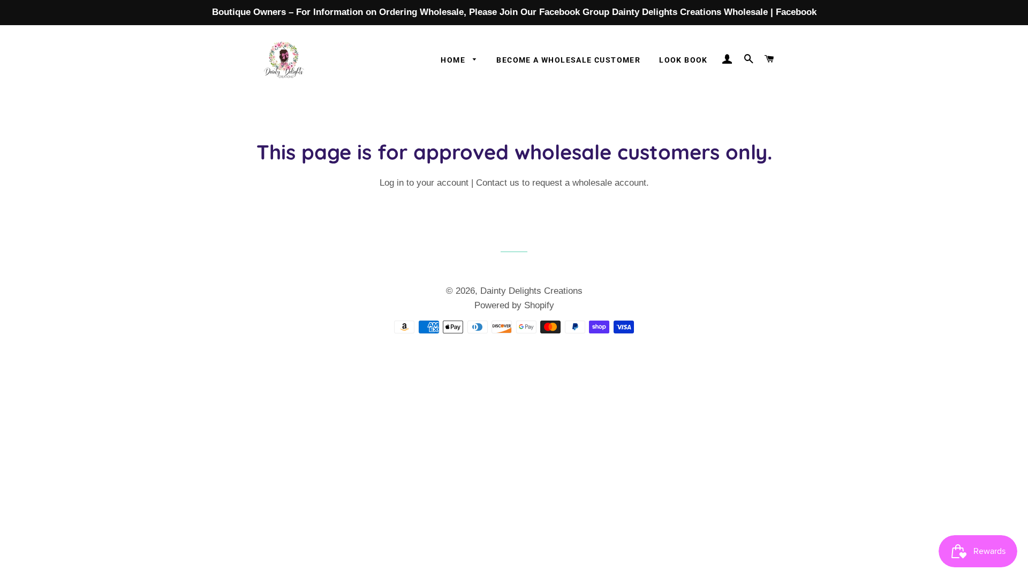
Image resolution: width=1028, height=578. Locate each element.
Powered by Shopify (514, 305)
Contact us (497, 183)
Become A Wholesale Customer (568, 60)
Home (454, 60)
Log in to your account (424, 183)
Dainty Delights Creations (531, 291)
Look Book (683, 60)
